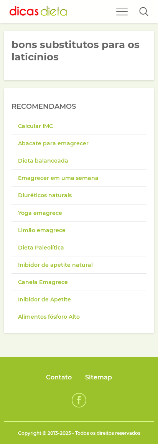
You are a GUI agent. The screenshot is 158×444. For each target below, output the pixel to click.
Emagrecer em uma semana (58, 178)
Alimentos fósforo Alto (49, 316)
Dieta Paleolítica (41, 247)
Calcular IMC (35, 126)
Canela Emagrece (43, 282)
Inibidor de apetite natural (55, 264)
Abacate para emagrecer (53, 143)
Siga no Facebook (79, 400)
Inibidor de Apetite (44, 299)
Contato (59, 377)
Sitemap (98, 377)
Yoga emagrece (40, 213)
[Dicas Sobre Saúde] (38, 11)
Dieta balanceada (43, 160)
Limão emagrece (42, 230)
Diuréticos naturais (45, 195)
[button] (143, 11)
